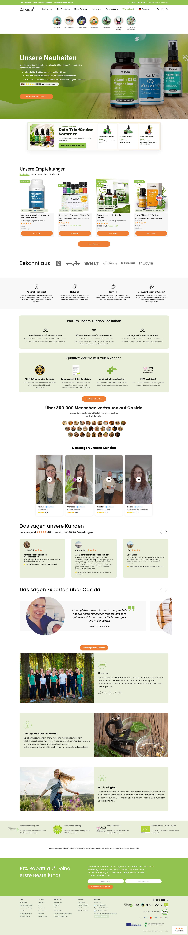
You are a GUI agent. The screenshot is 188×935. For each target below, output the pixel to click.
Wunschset (128, 9)
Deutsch (146, 9)
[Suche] (158, 9)
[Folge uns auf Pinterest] (159, 900)
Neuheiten (43, 174)
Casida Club (112, 9)
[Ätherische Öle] (82, 23)
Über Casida (80, 9)
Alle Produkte (63, 9)
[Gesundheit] (94, 23)
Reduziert (54, 174)
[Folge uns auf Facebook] (153, 900)
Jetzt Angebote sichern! (94, 399)
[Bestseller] (57, 23)
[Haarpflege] (106, 23)
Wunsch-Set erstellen (36, 100)
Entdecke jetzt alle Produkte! (94, 648)
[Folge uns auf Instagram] (156, 900)
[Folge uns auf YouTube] (163, 900)
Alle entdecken (94, 244)
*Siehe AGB (40, 387)
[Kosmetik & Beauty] (119, 23)
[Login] (162, 9)
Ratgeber (96, 9)
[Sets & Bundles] (69, 23)
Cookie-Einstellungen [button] (61, 916)
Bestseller (47, 9)
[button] (37, 223)
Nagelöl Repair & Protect (147, 215)
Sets (33, 174)
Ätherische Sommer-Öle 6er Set (74, 215)
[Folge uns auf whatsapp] (167, 900)
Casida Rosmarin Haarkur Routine (109, 216)
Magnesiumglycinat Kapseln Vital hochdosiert (35, 216)
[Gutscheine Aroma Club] (131, 23)
